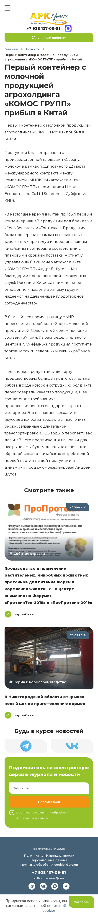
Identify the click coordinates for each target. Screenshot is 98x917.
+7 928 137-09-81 (43, 28)
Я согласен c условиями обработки (42, 815)
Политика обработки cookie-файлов (49, 864)
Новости (33, 49)
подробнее (24, 614)
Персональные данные (49, 860)
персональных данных (32, 818)
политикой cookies (54, 908)
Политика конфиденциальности (49, 855)
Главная (11, 49)
